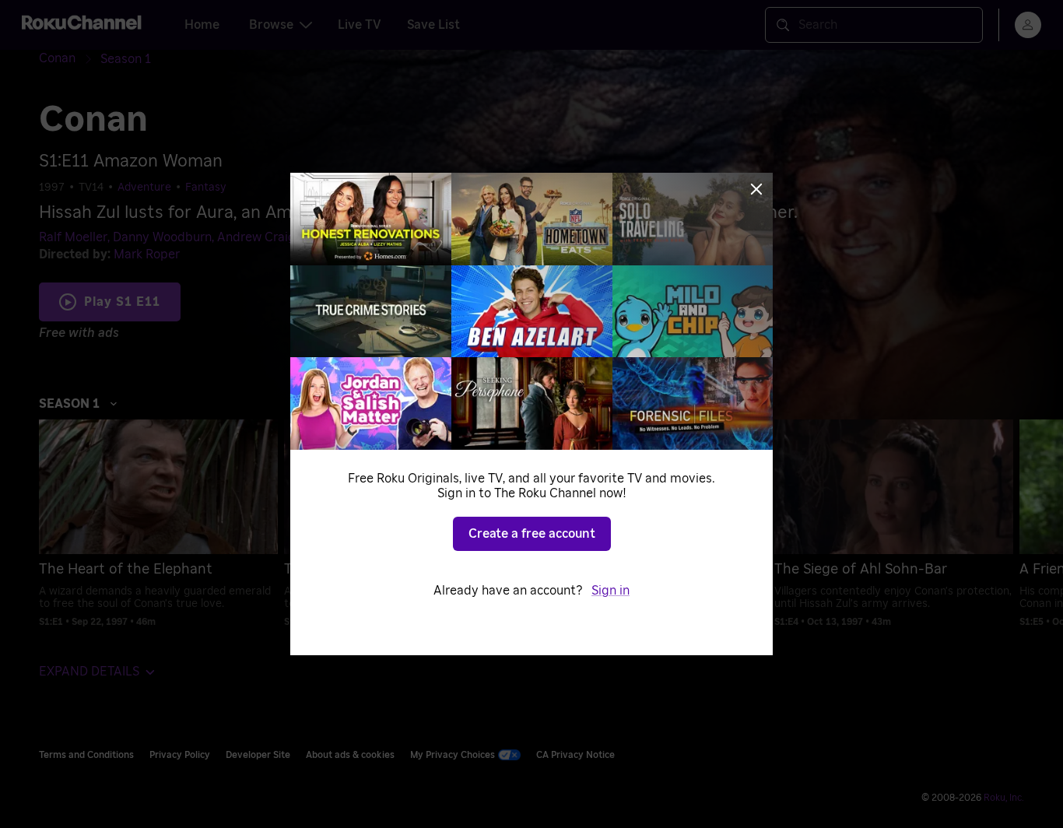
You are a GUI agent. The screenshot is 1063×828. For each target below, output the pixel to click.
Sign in (610, 590)
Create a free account (531, 534)
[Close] (756, 189)
